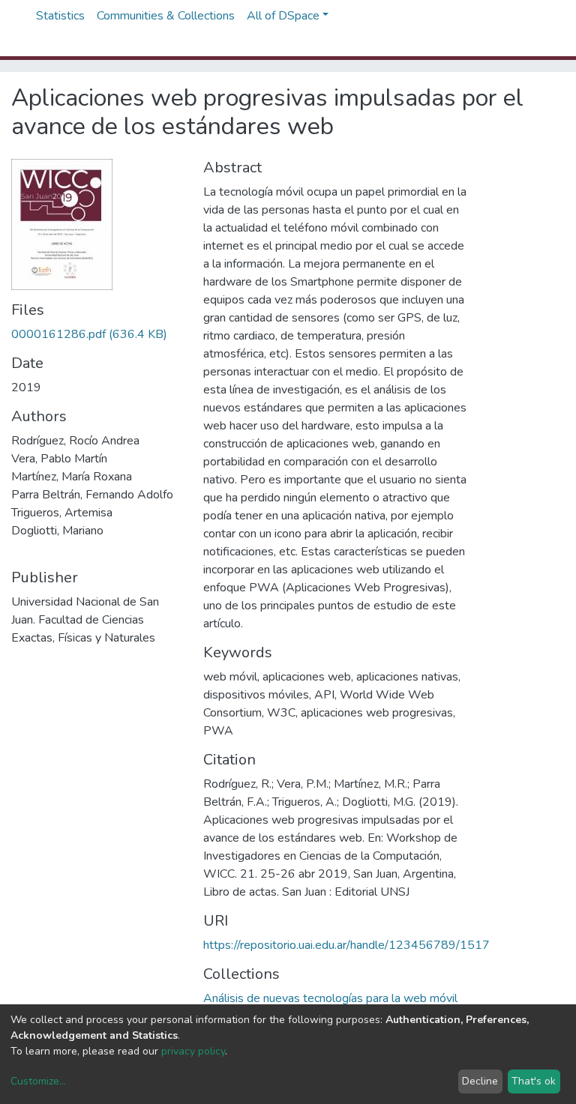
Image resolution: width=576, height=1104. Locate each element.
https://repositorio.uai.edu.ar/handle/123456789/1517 (346, 945)
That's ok (534, 1081)
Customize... (38, 1081)
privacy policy (193, 1051)
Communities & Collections (166, 15)
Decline (480, 1081)
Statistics (60, 15)
